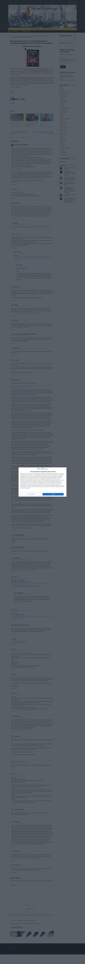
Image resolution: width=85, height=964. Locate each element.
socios (32, 473)
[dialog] (42, 482)
